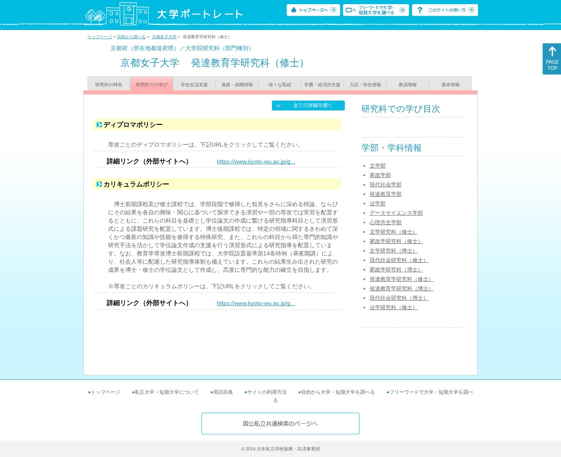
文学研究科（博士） (394, 251)
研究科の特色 (108, 84)
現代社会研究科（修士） (399, 260)
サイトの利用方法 (267, 392)
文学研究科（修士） (394, 232)
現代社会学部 (386, 184)
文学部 (378, 166)
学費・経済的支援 (322, 84)
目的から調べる (131, 36)
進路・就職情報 (237, 84)
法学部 (378, 203)
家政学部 (380, 175)
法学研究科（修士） (394, 307)
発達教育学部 (386, 194)
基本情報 (450, 84)
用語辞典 (223, 392)
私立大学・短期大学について (167, 392)
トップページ (99, 36)
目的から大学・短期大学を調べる (338, 392)
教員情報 (408, 84)
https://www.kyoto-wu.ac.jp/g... (256, 161)
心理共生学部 (386, 222)
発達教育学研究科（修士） (402, 279)
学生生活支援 (194, 84)
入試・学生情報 (365, 84)
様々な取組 (280, 84)
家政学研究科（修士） (396, 241)
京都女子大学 (164, 36)
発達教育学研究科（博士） (402, 288)
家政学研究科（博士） (396, 269)
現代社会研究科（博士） (399, 298)
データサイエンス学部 (396, 213)
